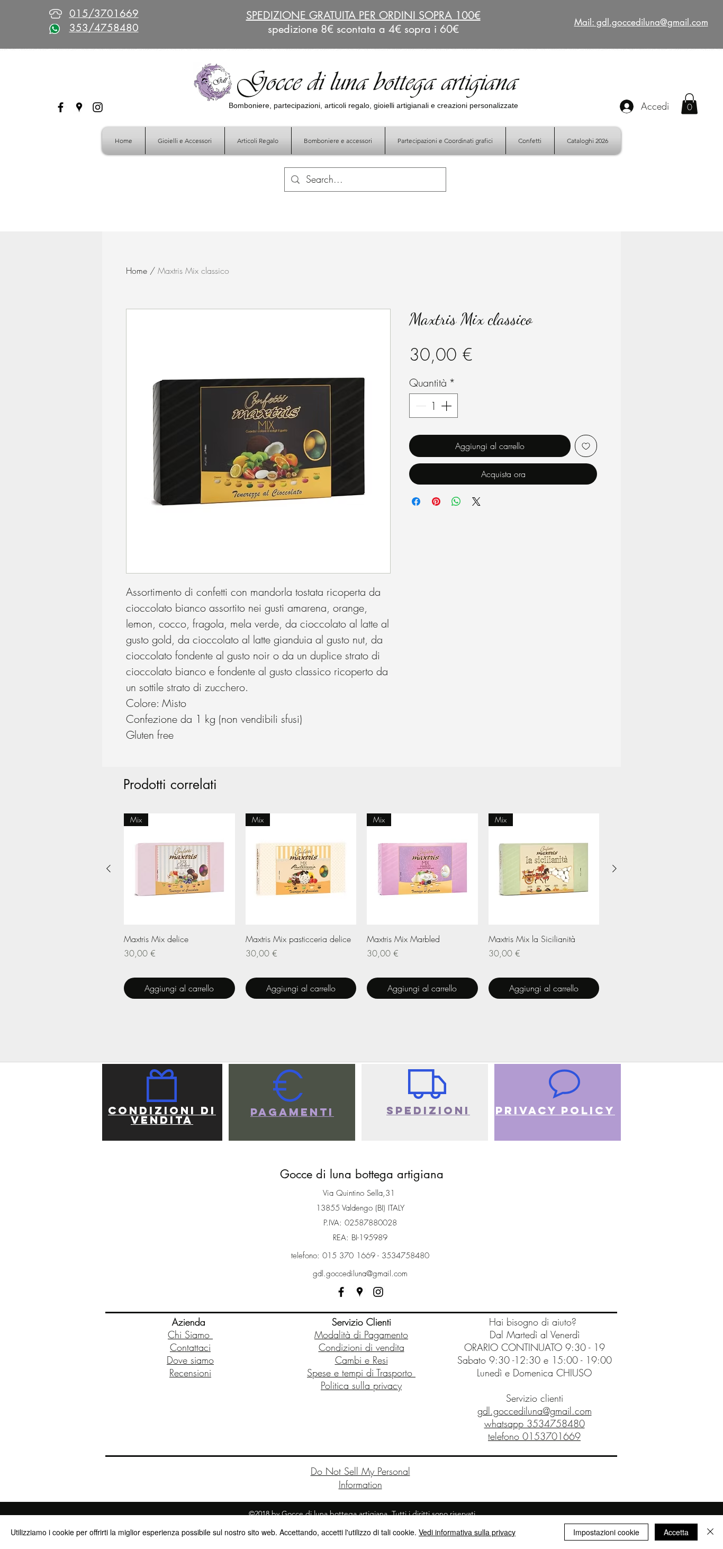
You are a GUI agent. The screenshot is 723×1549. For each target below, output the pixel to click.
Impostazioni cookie (606, 1532)
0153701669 (551, 1436)
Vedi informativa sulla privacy (467, 1532)
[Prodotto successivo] (614, 868)
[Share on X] (476, 501)
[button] (689, 103)
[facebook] (60, 107)
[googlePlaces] (79, 107)
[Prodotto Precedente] (108, 868)
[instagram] (97, 107)
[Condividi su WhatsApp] (456, 501)
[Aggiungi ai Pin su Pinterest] (436, 501)
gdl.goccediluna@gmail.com (360, 1273)
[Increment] (447, 405)
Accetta (676, 1532)
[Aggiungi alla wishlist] (586, 446)
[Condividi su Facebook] (416, 501)
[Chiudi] (710, 1532)
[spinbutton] (433, 405)
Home (136, 270)
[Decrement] (420, 405)
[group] (361, 906)
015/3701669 (104, 13)
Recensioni (190, 1372)
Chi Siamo (190, 1334)
